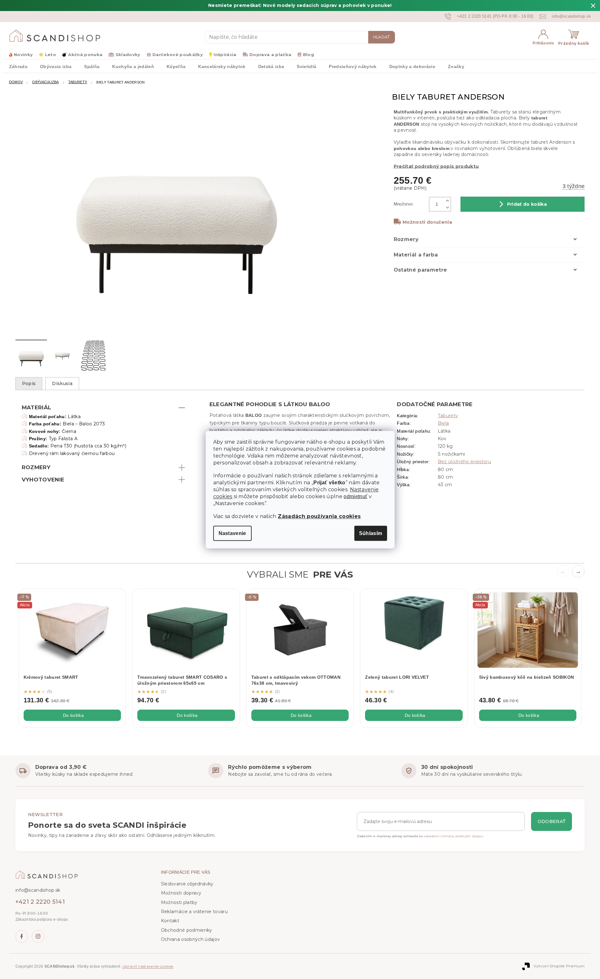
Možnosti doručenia (427, 222)
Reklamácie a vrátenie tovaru (194, 911)
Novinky (23, 54)
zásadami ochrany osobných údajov (453, 836)
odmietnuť (355, 496)
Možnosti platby (179, 902)
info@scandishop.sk (37, 890)
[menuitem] (18, 66)
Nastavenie (232, 533)
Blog (308, 54)
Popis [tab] (29, 383)
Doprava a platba (270, 54)
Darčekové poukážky (177, 54)
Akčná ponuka (85, 54)
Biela (443, 423)
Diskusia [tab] (62, 383)
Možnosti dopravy (181, 893)
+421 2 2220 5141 (40, 901)
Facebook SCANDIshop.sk (22, 936)
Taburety (448, 415)
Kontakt (170, 921)
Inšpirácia (225, 54)
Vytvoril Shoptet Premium (559, 966)
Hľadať (381, 37)
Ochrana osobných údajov (190, 939)
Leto (50, 54)
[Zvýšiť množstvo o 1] (448, 200)
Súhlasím (370, 533)
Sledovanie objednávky (187, 884)
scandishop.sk (38, 936)
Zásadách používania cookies (319, 516)
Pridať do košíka (527, 204)
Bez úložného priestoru (464, 461)
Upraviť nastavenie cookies (148, 966)
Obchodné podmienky (186, 930)
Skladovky (128, 54)
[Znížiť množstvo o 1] (448, 207)
